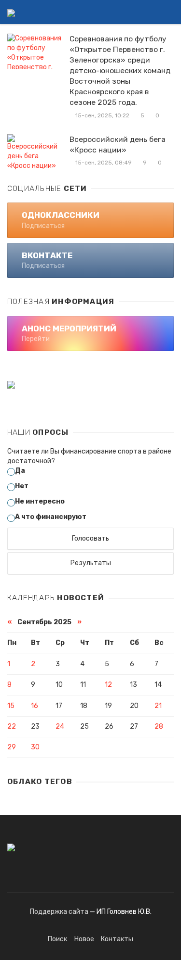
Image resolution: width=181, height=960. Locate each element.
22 (11, 726)
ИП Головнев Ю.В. (124, 912)
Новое (84, 939)
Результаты (90, 563)
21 (158, 706)
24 (60, 726)
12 (108, 685)
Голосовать (90, 538)
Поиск (57, 939)
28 (158, 726)
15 (10, 706)
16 (34, 706)
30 (35, 747)
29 (11, 747)
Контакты (117, 939)
